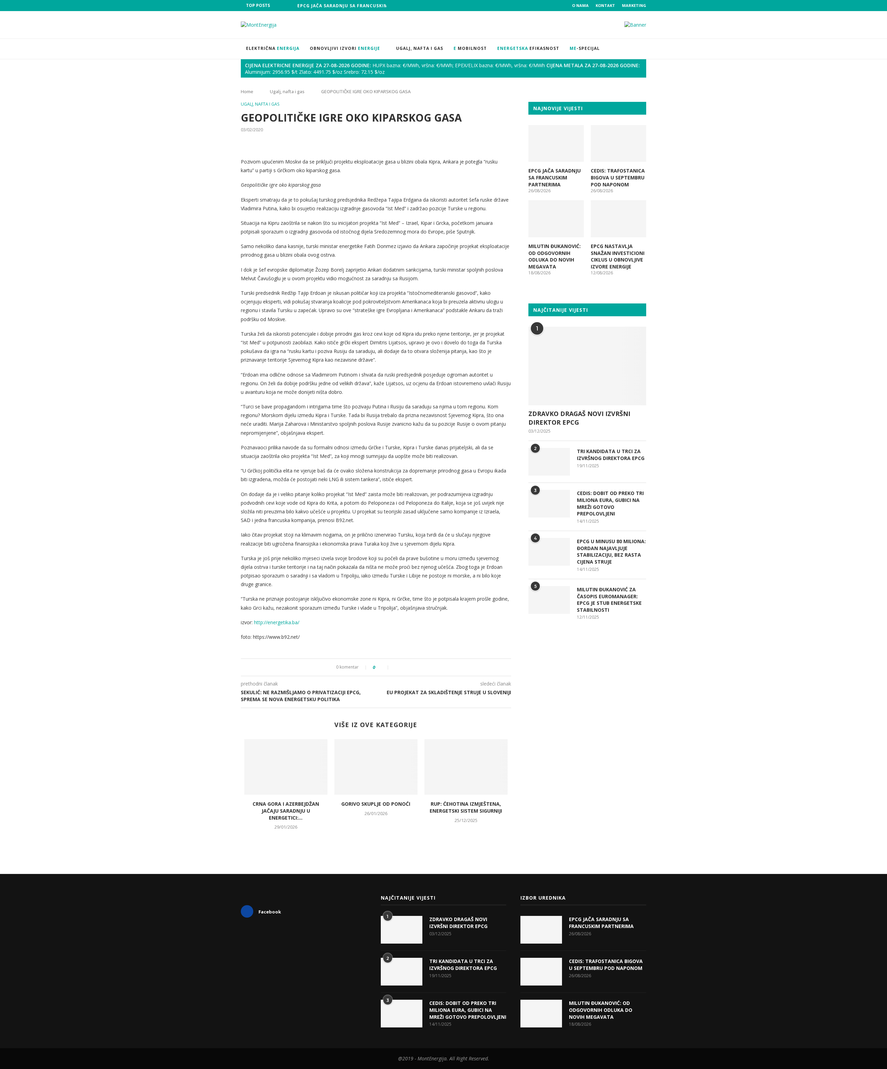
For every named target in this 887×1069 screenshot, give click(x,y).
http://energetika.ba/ (276, 622)
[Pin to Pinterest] (411, 667)
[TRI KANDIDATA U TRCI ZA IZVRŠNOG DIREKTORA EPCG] (549, 462)
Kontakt (605, 5)
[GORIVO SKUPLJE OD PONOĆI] (376, 767)
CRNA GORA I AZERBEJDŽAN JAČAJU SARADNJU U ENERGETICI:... (286, 811)
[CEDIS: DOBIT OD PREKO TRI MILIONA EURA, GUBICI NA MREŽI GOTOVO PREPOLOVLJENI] (549, 504)
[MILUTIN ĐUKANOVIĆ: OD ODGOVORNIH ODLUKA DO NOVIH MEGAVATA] (556, 218)
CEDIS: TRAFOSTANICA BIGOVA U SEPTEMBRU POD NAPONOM (618, 177)
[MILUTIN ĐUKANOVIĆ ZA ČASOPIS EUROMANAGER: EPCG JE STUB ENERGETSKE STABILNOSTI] (549, 600)
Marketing (634, 5)
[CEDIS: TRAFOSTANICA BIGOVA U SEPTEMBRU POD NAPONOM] (618, 143)
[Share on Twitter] (404, 667)
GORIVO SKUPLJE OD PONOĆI (375, 804)
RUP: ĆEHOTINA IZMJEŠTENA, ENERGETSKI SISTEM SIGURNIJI (466, 807)
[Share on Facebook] (396, 667)
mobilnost (470, 48)
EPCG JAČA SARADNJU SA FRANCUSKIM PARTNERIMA (359, 6)
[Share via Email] (418, 667)
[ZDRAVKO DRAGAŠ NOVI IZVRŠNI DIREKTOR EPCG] (587, 366)
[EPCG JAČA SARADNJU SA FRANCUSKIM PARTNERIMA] (556, 143)
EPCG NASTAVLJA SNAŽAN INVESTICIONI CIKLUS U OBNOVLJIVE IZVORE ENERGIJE (617, 256)
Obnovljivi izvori (345, 48)
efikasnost (528, 48)
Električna (272, 48)
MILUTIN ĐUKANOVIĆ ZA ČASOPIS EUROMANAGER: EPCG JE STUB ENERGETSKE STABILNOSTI (609, 599)
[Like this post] (383, 667)
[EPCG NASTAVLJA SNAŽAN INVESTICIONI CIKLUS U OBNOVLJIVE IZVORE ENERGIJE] (618, 218)
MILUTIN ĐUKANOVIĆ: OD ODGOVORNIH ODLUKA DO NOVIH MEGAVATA (554, 256)
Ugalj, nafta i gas (419, 48)
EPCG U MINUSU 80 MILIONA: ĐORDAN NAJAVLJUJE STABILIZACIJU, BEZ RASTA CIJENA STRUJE (611, 551)
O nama (580, 5)
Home (247, 91)
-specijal (585, 48)
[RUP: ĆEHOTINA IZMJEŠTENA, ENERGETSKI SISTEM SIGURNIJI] (466, 767)
